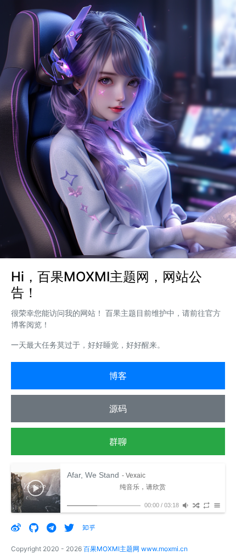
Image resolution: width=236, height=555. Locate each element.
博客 (118, 375)
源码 (118, 408)
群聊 (118, 441)
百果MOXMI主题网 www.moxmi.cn (135, 549)
